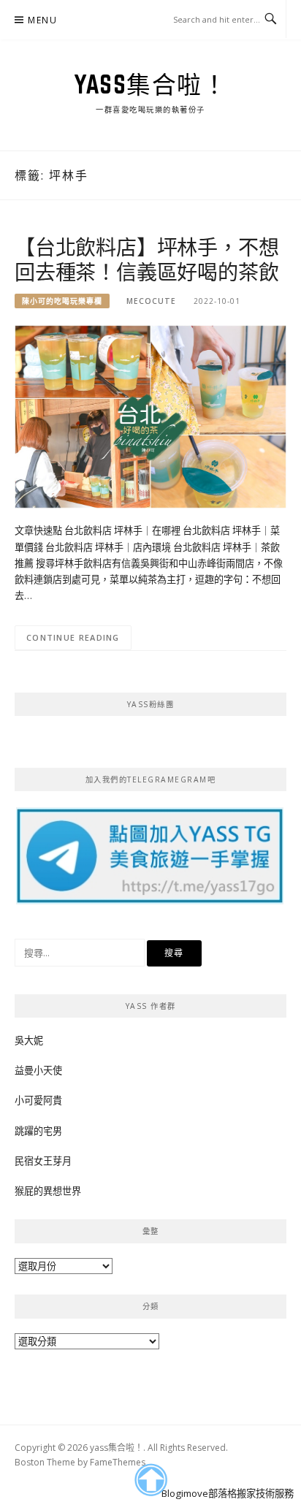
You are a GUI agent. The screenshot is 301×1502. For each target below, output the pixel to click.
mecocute (151, 301)
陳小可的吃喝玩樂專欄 (62, 301)
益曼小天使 (38, 1070)
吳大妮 (29, 1040)
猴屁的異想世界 (48, 1190)
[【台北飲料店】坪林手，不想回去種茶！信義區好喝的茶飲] (150, 416)
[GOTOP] (150, 1480)
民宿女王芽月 (43, 1160)
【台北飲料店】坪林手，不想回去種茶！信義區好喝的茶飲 (146, 259)
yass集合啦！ (150, 84)
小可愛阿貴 (38, 1100)
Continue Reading (73, 637)
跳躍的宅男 (38, 1130)
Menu (42, 20)
